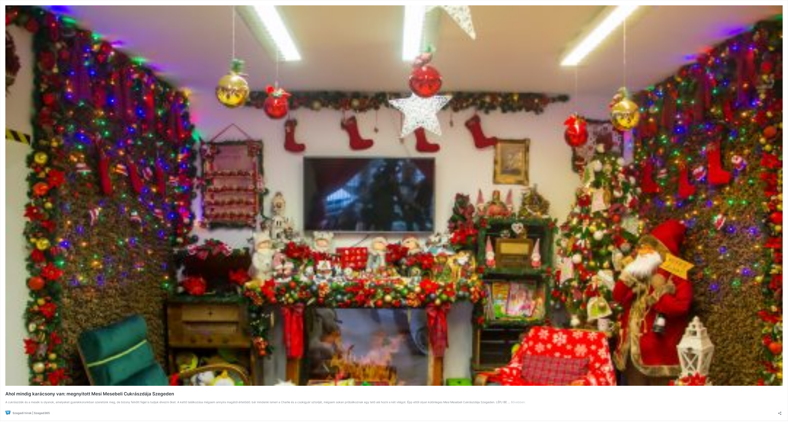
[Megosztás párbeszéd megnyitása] (780, 412)
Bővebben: (518, 402)
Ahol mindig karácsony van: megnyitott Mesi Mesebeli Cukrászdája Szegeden (89, 393)
